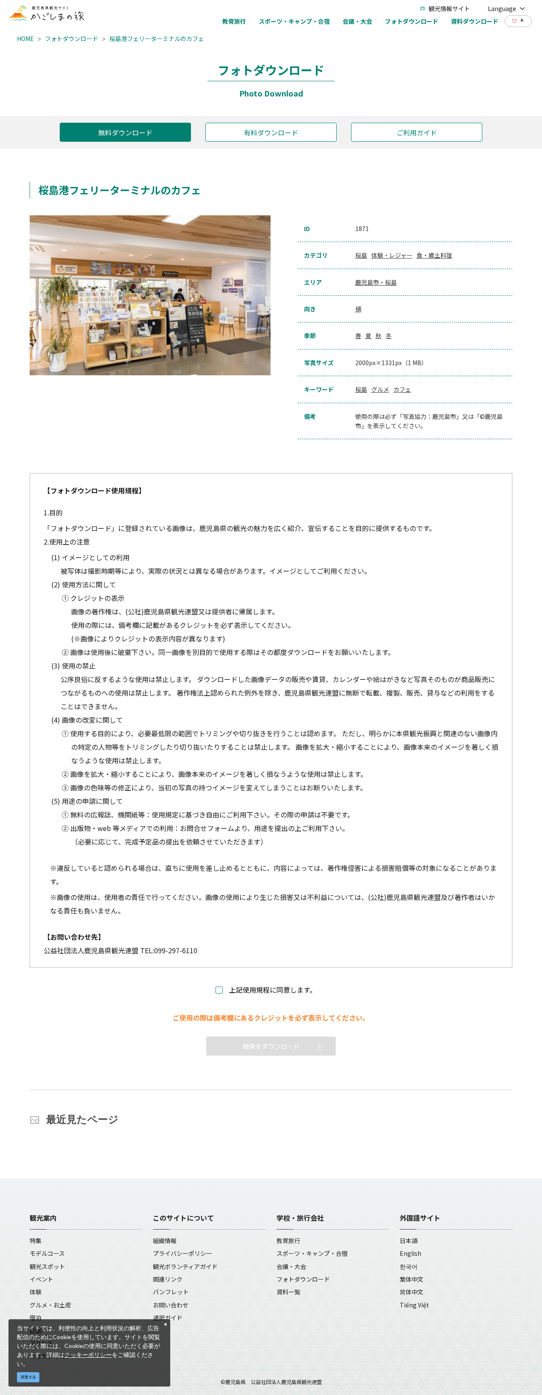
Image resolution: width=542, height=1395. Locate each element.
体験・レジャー (391, 255)
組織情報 (165, 1240)
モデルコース (47, 1253)
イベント (41, 1279)
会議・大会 (291, 1266)
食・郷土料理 (434, 255)
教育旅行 (288, 1240)
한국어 (409, 1266)
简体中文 (411, 1292)
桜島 (361, 255)
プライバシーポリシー (182, 1253)
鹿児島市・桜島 (376, 282)
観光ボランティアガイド (185, 1266)
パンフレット (171, 1292)
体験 (35, 1292)
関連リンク (168, 1279)
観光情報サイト (449, 8)
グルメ (380, 389)
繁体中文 (411, 1279)
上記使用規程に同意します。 (272, 990)
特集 (35, 1240)
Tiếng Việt (414, 1305)
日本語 (409, 1240)
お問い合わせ (170, 1305)
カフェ (402, 389)
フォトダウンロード (71, 38)
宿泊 (35, 1317)
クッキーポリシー (88, 1354)
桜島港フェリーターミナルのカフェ (156, 38)
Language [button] (502, 8)
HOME (25, 38)
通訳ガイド (168, 1317)
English (410, 1253)
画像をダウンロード (271, 1046)
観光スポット (47, 1266)
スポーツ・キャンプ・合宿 (312, 1253)
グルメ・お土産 (50, 1305)
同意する (28, 1377)
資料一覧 (288, 1292)
